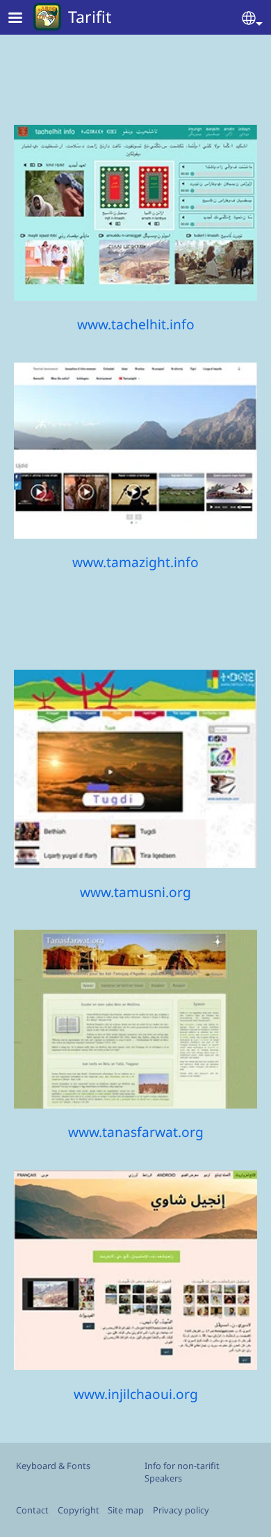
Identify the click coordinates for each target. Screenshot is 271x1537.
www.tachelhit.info (136, 324)
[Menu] (23, 19)
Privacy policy (181, 1510)
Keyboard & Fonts (53, 1465)
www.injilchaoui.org (136, 1393)
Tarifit (89, 17)
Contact (32, 1510)
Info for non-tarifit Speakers (182, 1471)
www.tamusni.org (135, 892)
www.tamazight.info (135, 562)
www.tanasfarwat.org (136, 1131)
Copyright (78, 1510)
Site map (126, 1510)
